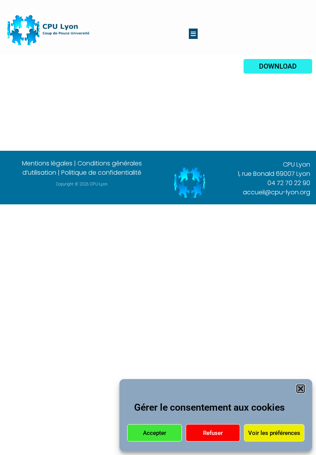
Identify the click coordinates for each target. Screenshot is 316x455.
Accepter (154, 433)
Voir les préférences (274, 433)
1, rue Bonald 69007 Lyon (274, 173)
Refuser (213, 433)
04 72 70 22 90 (288, 183)
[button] (300, 389)
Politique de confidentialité (101, 172)
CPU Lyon (296, 164)
